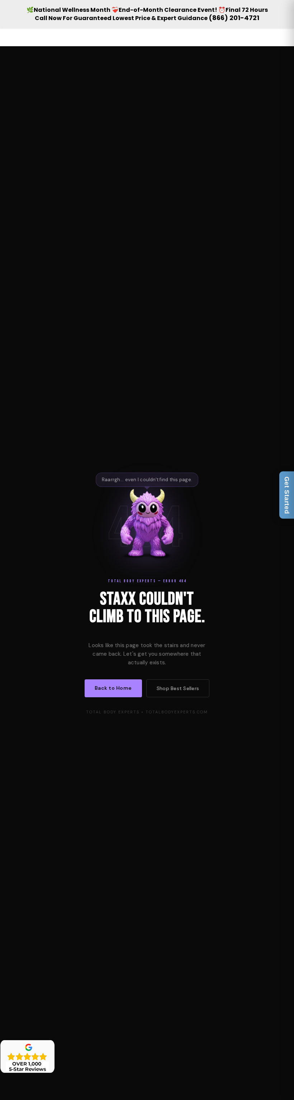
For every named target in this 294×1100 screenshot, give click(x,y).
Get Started (286, 495)
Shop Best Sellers (178, 688)
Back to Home (113, 688)
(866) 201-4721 (234, 17)
